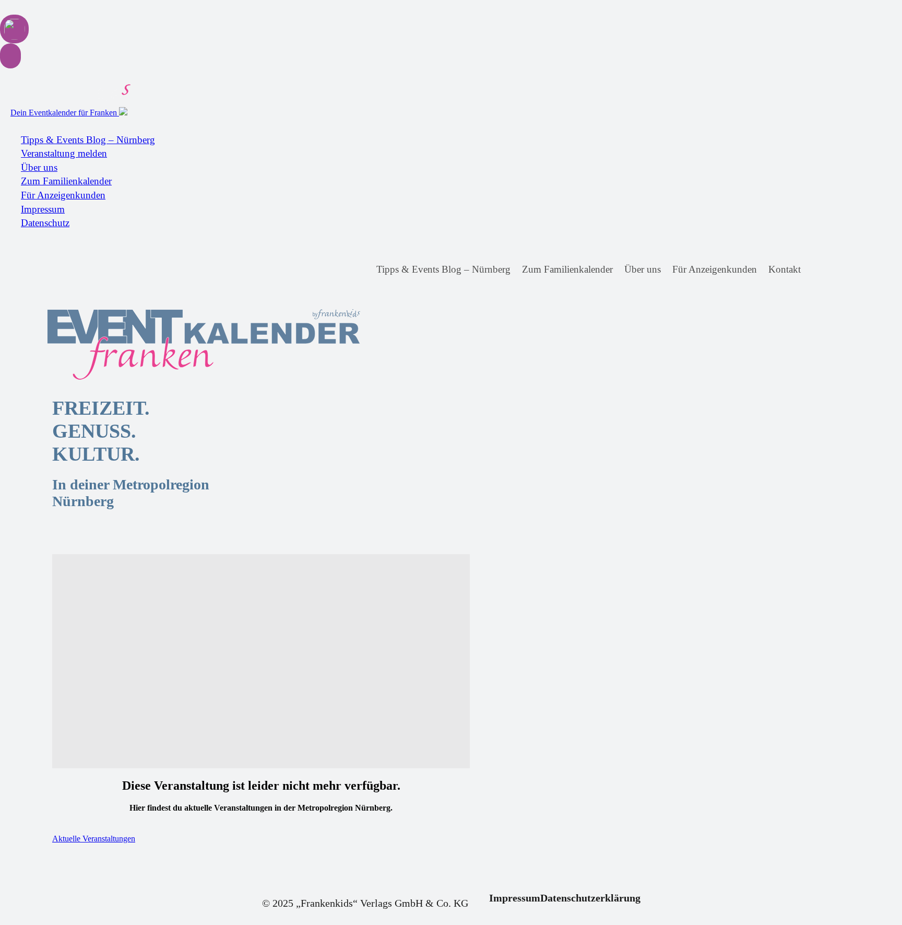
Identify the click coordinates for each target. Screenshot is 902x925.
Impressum (43, 209)
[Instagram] (837, 270)
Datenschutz (45, 222)
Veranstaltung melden (64, 153)
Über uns (39, 167)
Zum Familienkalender (66, 180)
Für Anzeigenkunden (63, 195)
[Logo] (135, 344)
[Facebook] (818, 270)
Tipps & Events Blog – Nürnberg (88, 139)
